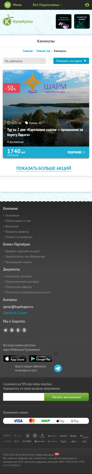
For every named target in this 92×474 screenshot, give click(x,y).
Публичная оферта (18, 287)
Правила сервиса (17, 232)
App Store (15, 358)
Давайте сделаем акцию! (22, 251)
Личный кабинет (87, 5)
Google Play (40, 358)
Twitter (18, 330)
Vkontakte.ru (11, 330)
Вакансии (12, 226)
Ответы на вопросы (18, 237)
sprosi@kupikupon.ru (18, 307)
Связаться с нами (15, 312)
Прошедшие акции (18, 262)
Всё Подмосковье (46, 5)
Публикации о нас (18, 221)
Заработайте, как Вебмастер (25, 256)
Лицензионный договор (22, 282)
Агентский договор (18, 276)
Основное (12, 215)
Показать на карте (69, 61)
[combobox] (24, 61)
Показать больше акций (43, 168)
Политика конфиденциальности (27, 292)
